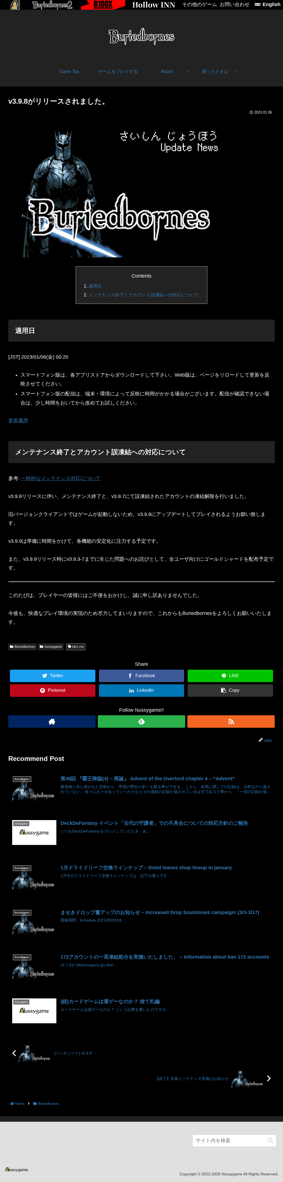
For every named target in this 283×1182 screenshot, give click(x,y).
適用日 (95, 285)
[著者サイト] (52, 721)
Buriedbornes (25, 647)
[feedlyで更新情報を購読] (141, 721)
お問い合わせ (235, 4)
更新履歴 (18, 420)
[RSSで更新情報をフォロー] (231, 721)
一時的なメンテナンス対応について (61, 478)
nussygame (53, 647)
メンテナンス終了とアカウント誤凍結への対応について (143, 294)
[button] (271, 1140)
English (272, 4)
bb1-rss (78, 647)
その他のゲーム (199, 4)
